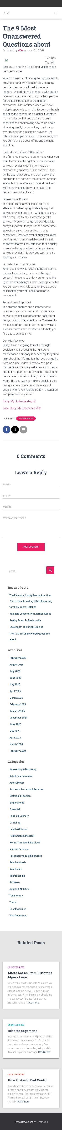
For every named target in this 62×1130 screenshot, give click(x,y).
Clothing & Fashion (20, 796)
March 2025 (16, 697)
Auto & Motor (16, 782)
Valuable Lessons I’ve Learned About (30, 613)
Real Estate (15, 869)
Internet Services (19, 849)
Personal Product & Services (25, 855)
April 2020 (15, 737)
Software (14, 882)
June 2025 (15, 678)
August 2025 (16, 664)
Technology (16, 895)
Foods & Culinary (19, 816)
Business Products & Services (26, 789)
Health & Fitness (18, 829)
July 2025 (14, 671)
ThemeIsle (42, 1122)
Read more (33, 1002)
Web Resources (26, 418)
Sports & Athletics (19, 889)
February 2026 (17, 658)
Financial (14, 809)
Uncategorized (17, 909)
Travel (13, 902)
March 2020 (16, 744)
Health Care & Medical (21, 836)
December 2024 (18, 717)
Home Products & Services (24, 842)
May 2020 (14, 731)
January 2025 (17, 711)
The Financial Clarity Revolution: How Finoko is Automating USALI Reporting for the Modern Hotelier (30, 601)
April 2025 (15, 691)
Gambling (14, 822)
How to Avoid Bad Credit (27, 1080)
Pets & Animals (17, 862)
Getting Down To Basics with (25, 620)
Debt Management (22, 1031)
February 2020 (17, 750)
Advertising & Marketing (23, 769)
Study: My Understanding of (19, 401)
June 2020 (15, 724)
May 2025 (14, 684)
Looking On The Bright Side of (26, 627)
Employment (16, 802)
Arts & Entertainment (20, 776)
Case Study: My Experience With (22, 408)
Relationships (17, 875)
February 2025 (17, 704)
